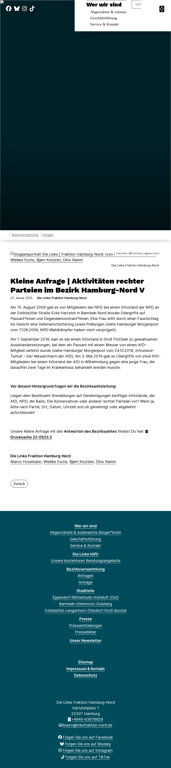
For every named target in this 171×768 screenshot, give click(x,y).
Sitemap (85, 662)
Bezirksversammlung (25, 234)
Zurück (19, 484)
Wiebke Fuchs (55, 461)
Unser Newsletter (86, 640)
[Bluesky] (17, 8)
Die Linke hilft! (86, 554)
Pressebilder (85, 632)
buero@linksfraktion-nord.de (87, 725)
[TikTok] (32, 8)
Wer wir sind (85, 526)
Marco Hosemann (25, 461)
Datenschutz (85, 675)
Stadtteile (85, 590)
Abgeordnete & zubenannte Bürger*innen (85, 532)
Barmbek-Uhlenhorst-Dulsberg (85, 604)
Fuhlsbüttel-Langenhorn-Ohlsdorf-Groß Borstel (85, 610)
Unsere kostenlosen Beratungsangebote (85, 560)
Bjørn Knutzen (81, 461)
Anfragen (48, 234)
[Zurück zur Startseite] (7, 234)
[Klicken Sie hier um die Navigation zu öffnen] (162, 8)
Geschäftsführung (103, 18)
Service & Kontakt (104, 24)
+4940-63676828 (87, 719)
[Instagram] (24, 8)
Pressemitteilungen (85, 625)
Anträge (85, 582)
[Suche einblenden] (150, 8)
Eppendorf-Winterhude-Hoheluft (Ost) (86, 597)
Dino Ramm (106, 461)
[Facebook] (8, 8)
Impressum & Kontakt (85, 669)
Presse (85, 619)
